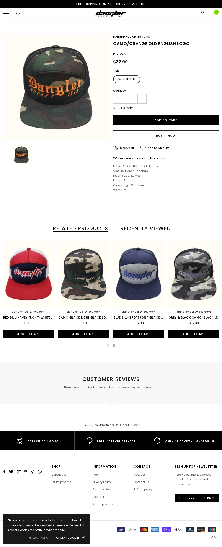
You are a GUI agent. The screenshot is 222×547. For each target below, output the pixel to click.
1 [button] (108, 345)
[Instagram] (32, 472)
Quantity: (119, 90)
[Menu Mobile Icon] (6, 14)
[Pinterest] (25, 472)
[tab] (79, 228)
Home (86, 425)
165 (115, 158)
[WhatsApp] (40, 472)
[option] (56, 87)
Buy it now (166, 135)
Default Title (126, 79)
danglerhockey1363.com (132, 36)
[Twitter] (11, 472)
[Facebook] (4, 472)
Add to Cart (28, 334)
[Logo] (110, 14)
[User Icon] (203, 14)
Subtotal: (119, 108)
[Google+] (19, 472)
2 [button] (114, 345)
